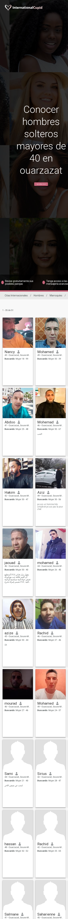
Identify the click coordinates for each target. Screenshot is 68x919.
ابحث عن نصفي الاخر (14, 785)
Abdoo (10, 422)
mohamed (45, 563)
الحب (39, 434)
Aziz (41, 492)
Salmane (12, 914)
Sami (9, 774)
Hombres (39, 295)
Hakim (10, 492)
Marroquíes (56, 295)
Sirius (42, 774)
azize (9, 633)
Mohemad (45, 422)
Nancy (10, 352)
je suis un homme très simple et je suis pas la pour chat (50, 506)
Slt (6, 645)
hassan (10, 844)
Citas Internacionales (16, 295)
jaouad (10, 563)
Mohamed (45, 352)
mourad (11, 703)
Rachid (42, 633)
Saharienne (46, 914)
